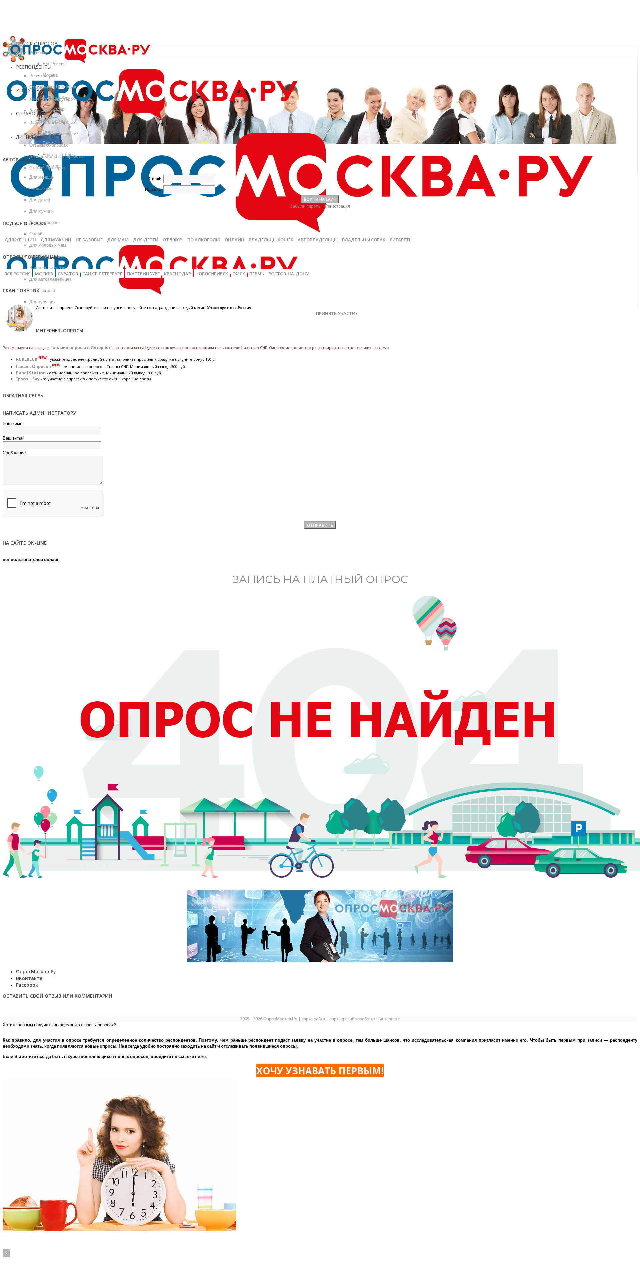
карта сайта (313, 1018)
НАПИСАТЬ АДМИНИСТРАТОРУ (39, 413)
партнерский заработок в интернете (364, 1018)
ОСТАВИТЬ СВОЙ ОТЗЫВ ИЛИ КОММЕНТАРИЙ (57, 996)
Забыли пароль (305, 206)
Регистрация (337, 206)
